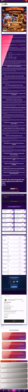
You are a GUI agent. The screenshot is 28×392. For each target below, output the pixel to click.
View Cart (14, 320)
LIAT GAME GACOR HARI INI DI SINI (14, 201)
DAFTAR (26, 0)
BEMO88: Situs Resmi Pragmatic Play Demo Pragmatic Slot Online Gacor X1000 (16, 2)
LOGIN (24, 0)
